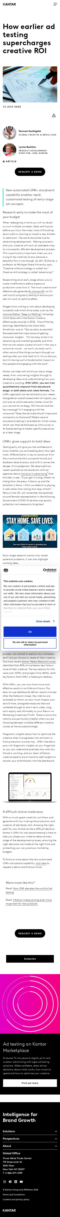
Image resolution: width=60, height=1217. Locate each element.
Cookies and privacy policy (16, 1200)
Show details (43, 621)
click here (41, 863)
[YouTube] (16, 1182)
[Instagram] (4, 1182)
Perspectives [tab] (11, 1139)
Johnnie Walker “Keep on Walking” (22, 314)
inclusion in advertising (34, 474)
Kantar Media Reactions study (39, 661)
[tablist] (30, 1159)
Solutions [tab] (9, 1131)
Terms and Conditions (14, 1195)
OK (30, 631)
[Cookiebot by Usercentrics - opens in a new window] (43, 570)
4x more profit (36, 291)
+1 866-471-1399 (13, 1173)
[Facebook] (10, 1182)
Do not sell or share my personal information (30, 643)
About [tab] (7, 1146)
